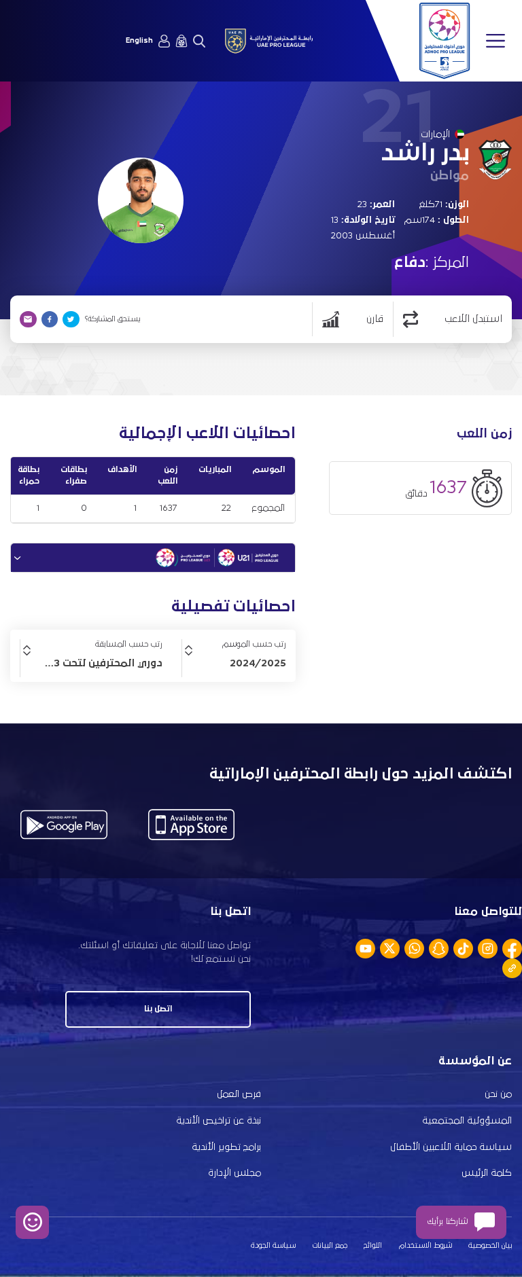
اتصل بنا (158, 1009)
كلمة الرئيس (487, 1173)
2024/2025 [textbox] (258, 663)
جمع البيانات (330, 1245)
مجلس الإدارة (234, 1173)
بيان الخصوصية (490, 1245)
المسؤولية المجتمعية (467, 1121)
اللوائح (373, 1245)
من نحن (498, 1094)
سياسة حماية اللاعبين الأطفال (451, 1147)
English (139, 40)
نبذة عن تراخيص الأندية (218, 1121)
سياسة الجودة (273, 1245)
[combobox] (234, 662)
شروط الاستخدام (425, 1245)
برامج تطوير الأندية (226, 1147)
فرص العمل (239, 1094)
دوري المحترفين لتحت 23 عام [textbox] (94, 663)
